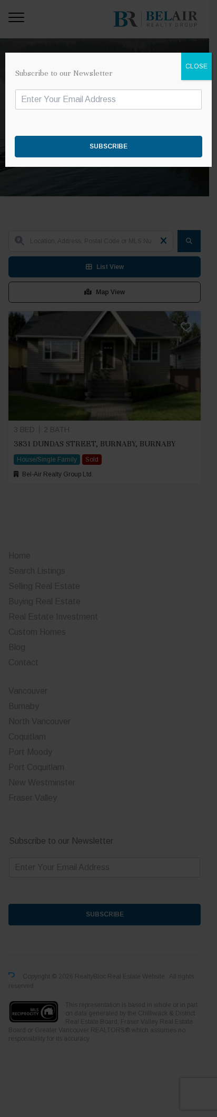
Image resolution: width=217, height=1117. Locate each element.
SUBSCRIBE (108, 146)
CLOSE (196, 66)
